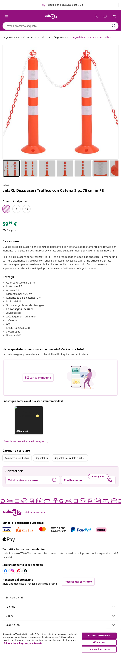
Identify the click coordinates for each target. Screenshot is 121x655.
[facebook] (5, 570)
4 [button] (16, 209)
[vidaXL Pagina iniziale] (51, 16)
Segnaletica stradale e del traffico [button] (71, 457)
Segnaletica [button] (42, 457)
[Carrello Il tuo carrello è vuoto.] (114, 16)
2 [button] (6, 209)
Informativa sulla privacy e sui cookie (23, 643)
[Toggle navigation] (6, 16)
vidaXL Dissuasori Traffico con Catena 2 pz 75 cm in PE (53, 190)
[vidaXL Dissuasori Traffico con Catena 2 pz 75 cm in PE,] (60, 101)
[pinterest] (18, 570)
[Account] (96, 16)
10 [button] (26, 209)
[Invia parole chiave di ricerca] (113, 25)
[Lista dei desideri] (105, 16)
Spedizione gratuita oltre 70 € (65, 4)
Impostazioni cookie (99, 649)
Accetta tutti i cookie (99, 635)
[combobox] (60, 26)
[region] (60, 642)
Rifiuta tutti (99, 642)
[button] (29, 420)
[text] (10, 225)
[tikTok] (25, 570)
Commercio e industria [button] (17, 457)
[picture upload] (81, 378)
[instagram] (12, 570)
